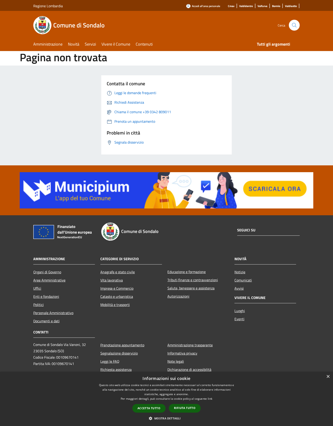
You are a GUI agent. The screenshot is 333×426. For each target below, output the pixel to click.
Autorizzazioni (178, 296)
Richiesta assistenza (116, 369)
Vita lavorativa (111, 280)
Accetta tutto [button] (149, 408)
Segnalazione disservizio (119, 353)
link (210, 399)
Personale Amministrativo (53, 313)
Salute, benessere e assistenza (191, 288)
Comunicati (243, 280)
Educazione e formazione (186, 271)
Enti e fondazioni (46, 296)
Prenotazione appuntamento (122, 345)
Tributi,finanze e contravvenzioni (192, 280)
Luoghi (239, 310)
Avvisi (239, 288)
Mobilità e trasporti (115, 304)
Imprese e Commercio (116, 288)
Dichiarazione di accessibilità (189, 369)
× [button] (328, 376)
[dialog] (166, 399)
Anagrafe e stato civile (117, 272)
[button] (166, 418)
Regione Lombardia (48, 6)
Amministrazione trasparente (190, 345)
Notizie (239, 272)
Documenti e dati (46, 321)
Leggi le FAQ (109, 361)
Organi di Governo (47, 272)
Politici (38, 304)
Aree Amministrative (49, 280)
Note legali (175, 361)
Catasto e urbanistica (116, 296)
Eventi (239, 319)
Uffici (37, 288)
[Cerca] (294, 25)
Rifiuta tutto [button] (184, 408)
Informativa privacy (182, 353)
